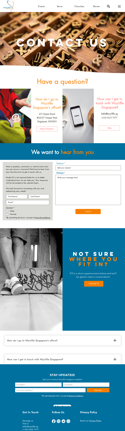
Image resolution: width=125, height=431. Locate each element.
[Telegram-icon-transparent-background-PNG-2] (63, 421)
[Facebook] (54, 421)
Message (60, 173)
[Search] (108, 6)
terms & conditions (42, 218)
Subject (60, 163)
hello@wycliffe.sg (109, 113)
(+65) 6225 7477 (109, 117)
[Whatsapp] (68, 421)
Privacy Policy (95, 420)
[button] (119, 6)
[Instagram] (58, 421)
